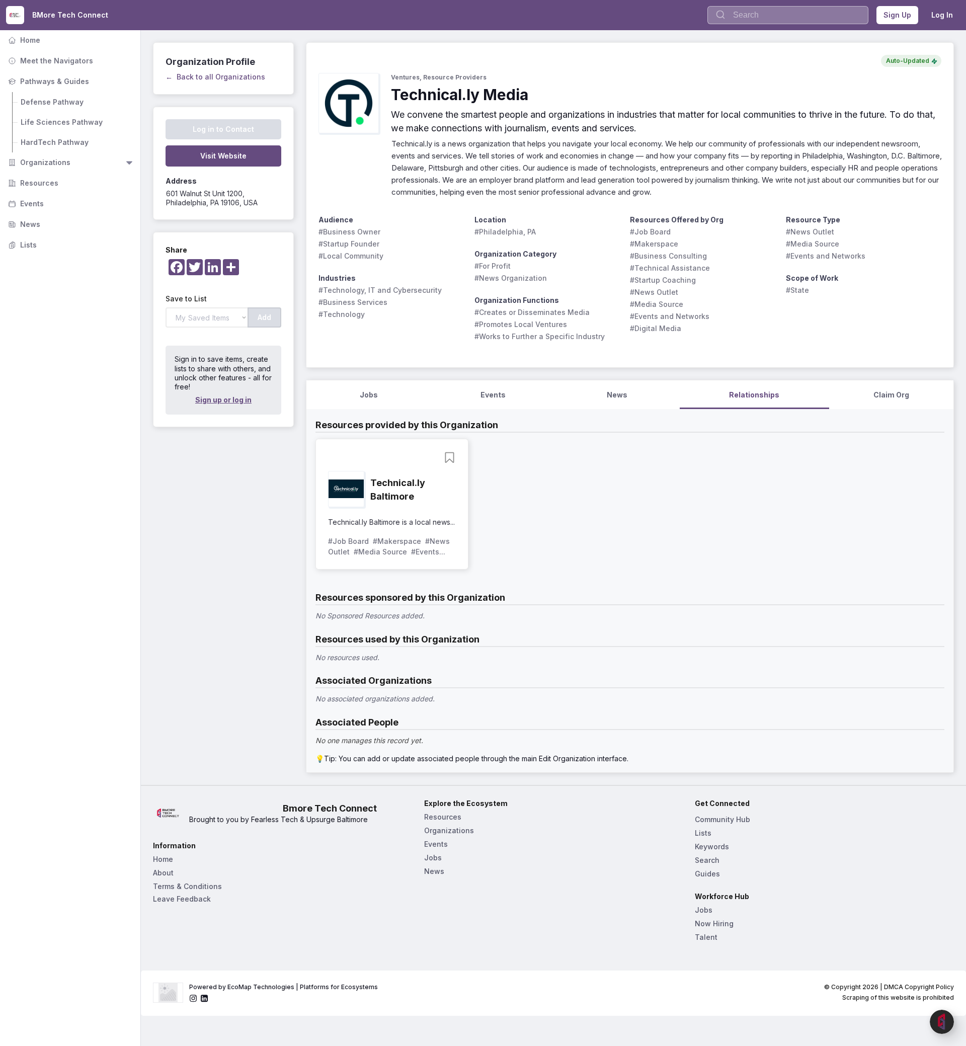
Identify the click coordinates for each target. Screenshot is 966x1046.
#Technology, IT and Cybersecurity (380, 290)
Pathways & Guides (47, 81)
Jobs (433, 857)
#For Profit (492, 266)
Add (264, 317)
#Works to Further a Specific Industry (539, 336)
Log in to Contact (223, 129)
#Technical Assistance (670, 268)
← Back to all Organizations (215, 76)
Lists (21, 244)
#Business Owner (349, 231)
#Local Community (350, 256)
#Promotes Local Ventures (520, 324)
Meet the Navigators (49, 60)
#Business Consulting (668, 256)
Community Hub (722, 819)
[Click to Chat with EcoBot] (942, 1022)
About (163, 872)
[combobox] (787, 15)
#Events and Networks (669, 316)
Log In (942, 15)
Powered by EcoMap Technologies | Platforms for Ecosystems (283, 987)
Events (25, 203)
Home (23, 40)
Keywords (712, 846)
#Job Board (650, 231)
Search (707, 860)
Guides (707, 873)
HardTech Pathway (55, 142)
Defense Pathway (52, 102)
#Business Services (352, 302)
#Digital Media (655, 328)
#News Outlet (654, 292)
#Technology (341, 314)
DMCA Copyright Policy (919, 987)
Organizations (38, 162)
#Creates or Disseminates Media (532, 312)
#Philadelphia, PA (505, 231)
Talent (706, 937)
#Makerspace (654, 243)
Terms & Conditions (187, 886)
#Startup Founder (348, 243)
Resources (32, 183)
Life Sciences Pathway (62, 122)
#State (797, 290)
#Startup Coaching (663, 280)
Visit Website (223, 155)
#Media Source (656, 304)
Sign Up (897, 15)
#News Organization (510, 278)
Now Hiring (714, 923)
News (23, 224)
